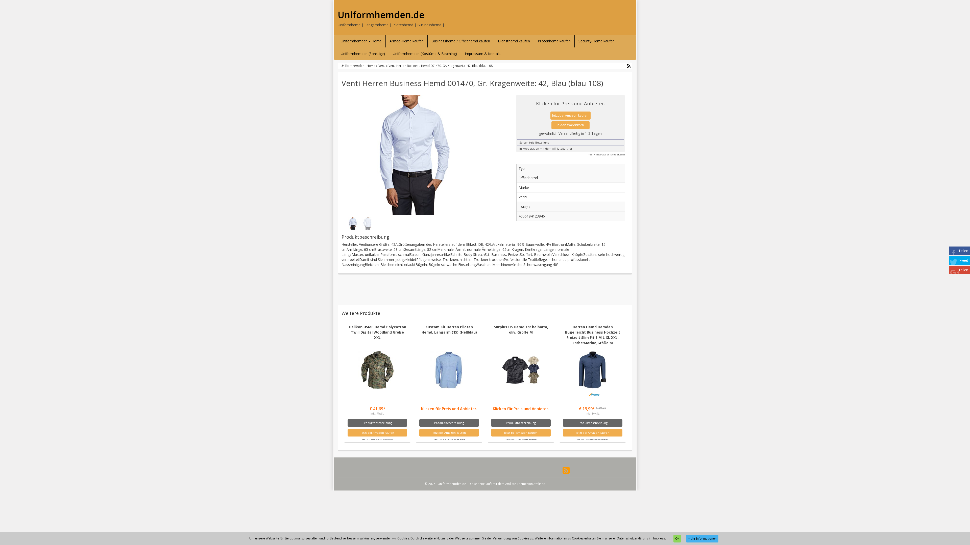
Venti (381, 66)
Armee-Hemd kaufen (407, 41)
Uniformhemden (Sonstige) (363, 53)
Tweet (963, 260)
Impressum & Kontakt (483, 53)
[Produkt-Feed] (566, 470)
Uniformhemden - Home (358, 66)
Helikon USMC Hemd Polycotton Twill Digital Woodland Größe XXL (377, 332)
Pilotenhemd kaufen (554, 41)
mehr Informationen (702, 538)
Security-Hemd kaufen (596, 41)
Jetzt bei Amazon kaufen (570, 115)
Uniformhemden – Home (361, 41)
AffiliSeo (539, 484)
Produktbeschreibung (377, 423)
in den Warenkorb (570, 125)
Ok (677, 538)
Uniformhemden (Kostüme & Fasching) (425, 53)
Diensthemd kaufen (514, 41)
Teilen (963, 250)
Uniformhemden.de (381, 15)
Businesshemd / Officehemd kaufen (460, 41)
